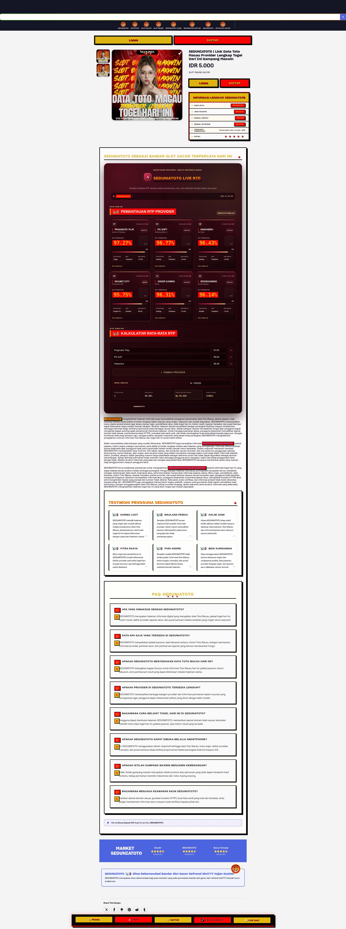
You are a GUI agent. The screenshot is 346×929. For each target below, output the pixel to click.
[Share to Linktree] (122, 909)
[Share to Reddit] (137, 909)
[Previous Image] (114, 85)
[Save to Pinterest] (129, 909)
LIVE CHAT (253, 919)
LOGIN (133, 40)
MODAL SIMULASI (121, 383)
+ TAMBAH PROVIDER (173, 372)
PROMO (96, 920)
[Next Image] (180, 85)
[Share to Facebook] (114, 909)
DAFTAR (212, 40)
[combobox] (170, 17)
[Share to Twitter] (106, 909)
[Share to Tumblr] (144, 909)
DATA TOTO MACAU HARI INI (218, 443)
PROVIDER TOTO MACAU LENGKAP (187, 468)
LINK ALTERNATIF (214, 919)
